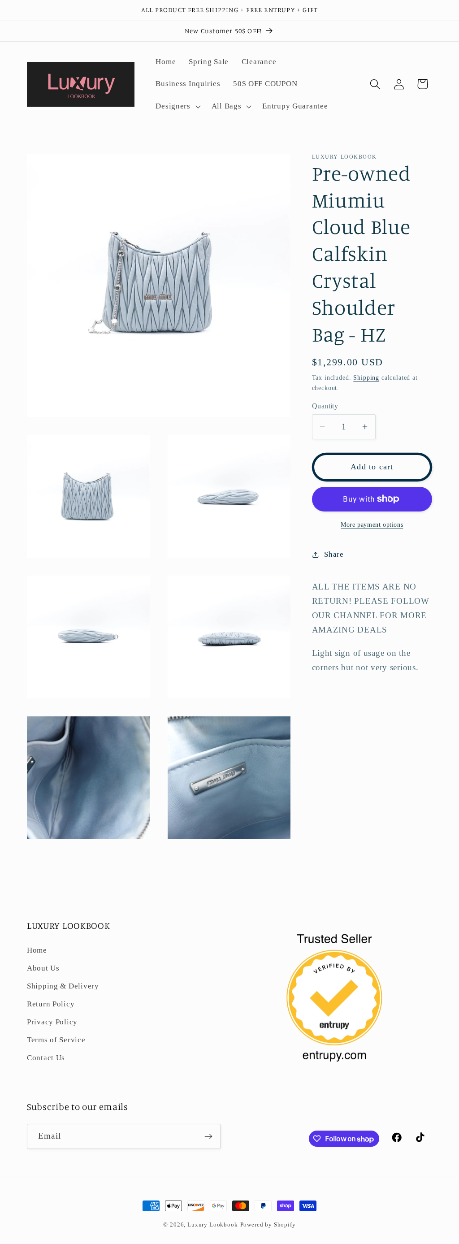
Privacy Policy (52, 1022)
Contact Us (46, 1057)
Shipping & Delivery (63, 986)
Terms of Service (56, 1040)
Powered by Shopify (268, 1224)
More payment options (372, 524)
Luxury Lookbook (212, 1224)
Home (37, 950)
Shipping (366, 377)
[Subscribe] (208, 1136)
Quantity (325, 406)
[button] (177, 106)
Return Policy (50, 1004)
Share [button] (334, 554)
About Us (43, 968)
